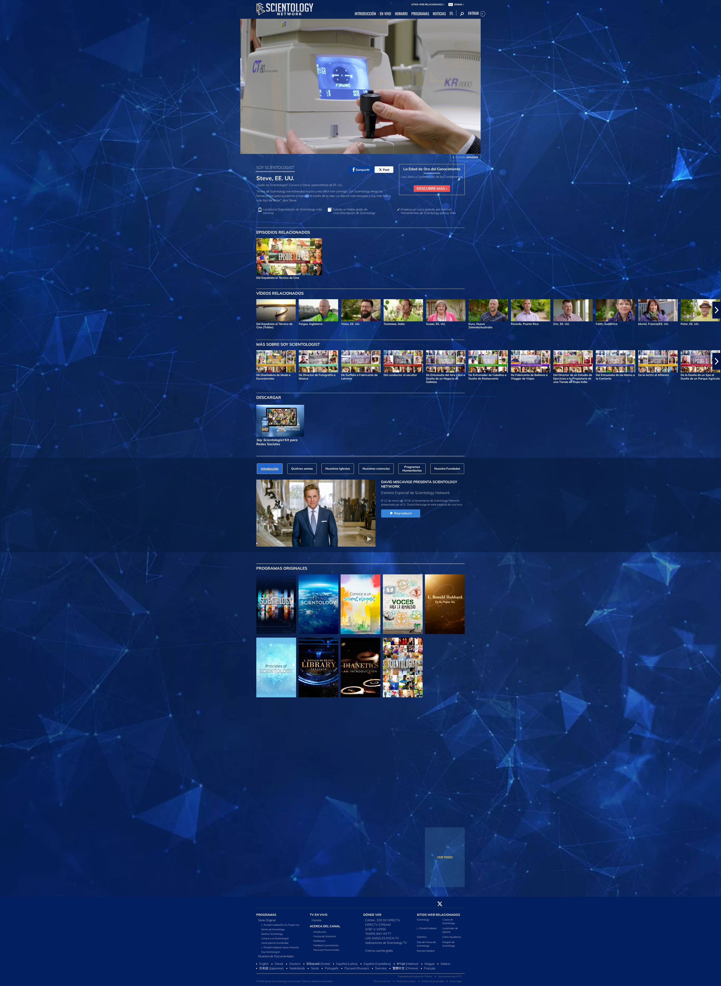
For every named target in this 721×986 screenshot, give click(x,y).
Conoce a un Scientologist (275, 938)
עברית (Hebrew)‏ (408, 964)
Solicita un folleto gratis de (354, 211)
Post (386, 170)
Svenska (381, 968)
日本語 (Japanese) (271, 968)
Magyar (430, 964)
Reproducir (403, 513)
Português (332, 968)
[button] (4, 310)
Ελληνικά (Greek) (318, 964)
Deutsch (295, 964)
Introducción (319, 931)
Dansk (279, 964)
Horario (316, 920)
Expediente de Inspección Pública (415, 976)
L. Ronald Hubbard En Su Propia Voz (280, 924)
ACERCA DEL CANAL (325, 926)
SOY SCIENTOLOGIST (275, 167)
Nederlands (297, 968)
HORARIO (401, 13)
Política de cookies (406, 981)
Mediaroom (319, 940)
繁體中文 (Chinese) (405, 968)
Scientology (423, 919)
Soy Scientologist (270, 951)
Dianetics (422, 936)
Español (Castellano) (377, 964)
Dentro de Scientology (273, 929)
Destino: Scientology (272, 933)
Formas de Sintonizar (324, 936)
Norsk (315, 968)
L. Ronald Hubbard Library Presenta (280, 947)
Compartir (363, 170)
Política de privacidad (433, 981)
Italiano (445, 964)
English (264, 964)
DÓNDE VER (372, 915)
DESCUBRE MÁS (431, 188)
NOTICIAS (439, 13)
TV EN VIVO (318, 915)
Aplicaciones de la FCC (450, 976)
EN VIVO (385, 13)
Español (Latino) (347, 964)
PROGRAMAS (420, 13)
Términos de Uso (381, 981)
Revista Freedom (426, 950)
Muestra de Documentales (276, 956)
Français (429, 968)
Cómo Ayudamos (451, 936)
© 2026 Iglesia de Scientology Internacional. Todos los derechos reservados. (294, 981)
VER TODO (445, 857)
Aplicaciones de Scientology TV (386, 943)
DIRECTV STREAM (378, 924)
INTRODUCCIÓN (365, 13)
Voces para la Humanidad (274, 942)
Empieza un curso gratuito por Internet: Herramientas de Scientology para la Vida (428, 211)
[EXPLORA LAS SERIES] (276, 604)
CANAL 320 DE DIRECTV (382, 920)
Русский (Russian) (357, 968)
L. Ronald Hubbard (427, 928)
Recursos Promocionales (326, 949)
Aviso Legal (456, 981)
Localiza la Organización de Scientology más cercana (292, 211)
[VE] (276, 667)
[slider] (368, 150)
